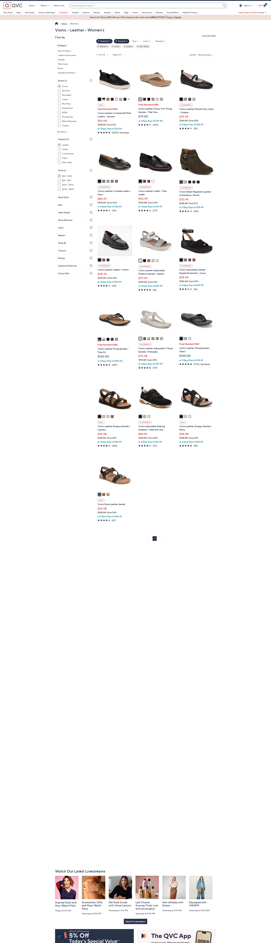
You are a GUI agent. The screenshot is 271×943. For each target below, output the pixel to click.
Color (61, 227)
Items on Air (59, 5)
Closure (62, 250)
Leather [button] (129, 46)
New (19, 12)
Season (61, 235)
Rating (61, 258)
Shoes (117, 12)
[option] (135, 17)
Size (60, 204)
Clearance (63, 12)
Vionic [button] (116, 46)
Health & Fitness (190, 12)
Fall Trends (29, 12)
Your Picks (8, 12)
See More (61, 132)
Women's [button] (103, 46)
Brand (62, 80)
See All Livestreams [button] (135, 921)
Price (62, 170)
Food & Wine (173, 12)
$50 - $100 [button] (143, 46)
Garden (75, 12)
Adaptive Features (67, 265)
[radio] (99, 99)
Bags (126, 12)
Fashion (86, 12)
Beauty (96, 12)
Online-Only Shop (46, 12)
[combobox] (145, 5)
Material (63, 139)
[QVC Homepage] (56, 24)
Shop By (62, 242)
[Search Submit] (224, 5)
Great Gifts (63, 273)
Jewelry (107, 12)
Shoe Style (63, 197)
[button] (241, 5)
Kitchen (159, 12)
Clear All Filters (209, 35)
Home (135, 12)
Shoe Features (65, 220)
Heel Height (64, 212)
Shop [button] (31, 5)
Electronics (147, 12)
